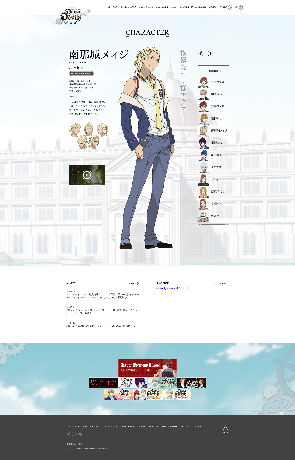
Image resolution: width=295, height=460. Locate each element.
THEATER (184, 7)
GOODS (212, 7)
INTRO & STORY (129, 7)
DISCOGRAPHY (198, 7)
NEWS (116, 7)
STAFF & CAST (146, 7)
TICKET (173, 7)
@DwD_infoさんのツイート (173, 288)
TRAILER (222, 7)
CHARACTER (161, 7)
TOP (108, 7)
